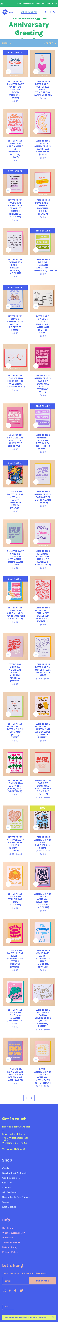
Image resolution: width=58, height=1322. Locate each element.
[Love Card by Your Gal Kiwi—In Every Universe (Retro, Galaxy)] (15, 474)
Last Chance (9, 1207)
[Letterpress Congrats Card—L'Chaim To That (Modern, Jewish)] (42, 932)
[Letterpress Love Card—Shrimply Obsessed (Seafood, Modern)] (42, 590)
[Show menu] (9, 12)
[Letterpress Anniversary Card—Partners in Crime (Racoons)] (42, 819)
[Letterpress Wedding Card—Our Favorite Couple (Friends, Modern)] (15, 182)
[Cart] (54, 12)
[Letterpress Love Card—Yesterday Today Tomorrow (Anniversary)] (42, 63)
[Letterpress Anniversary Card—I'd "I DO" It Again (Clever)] (42, 474)
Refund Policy (10, 1247)
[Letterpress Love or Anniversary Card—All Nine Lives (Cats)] (42, 123)
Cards (5, 1168)
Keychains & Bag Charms (16, 1197)
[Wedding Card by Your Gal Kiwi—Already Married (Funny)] (15, 646)
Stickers (6, 1187)
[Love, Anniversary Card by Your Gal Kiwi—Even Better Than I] (42, 1051)
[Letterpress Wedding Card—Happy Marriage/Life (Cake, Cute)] (15, 590)
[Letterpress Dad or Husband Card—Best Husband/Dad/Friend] (42, 241)
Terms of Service (11, 1242)
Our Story (7, 1228)
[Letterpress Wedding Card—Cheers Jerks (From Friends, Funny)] (42, 992)
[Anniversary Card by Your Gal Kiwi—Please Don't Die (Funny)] (42, 762)
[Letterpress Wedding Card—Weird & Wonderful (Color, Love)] (15, 123)
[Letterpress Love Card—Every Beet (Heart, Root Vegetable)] (15, 762)
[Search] (45, 12)
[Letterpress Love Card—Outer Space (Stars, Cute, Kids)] (42, 646)
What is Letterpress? (13, 1233)
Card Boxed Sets (11, 1178)
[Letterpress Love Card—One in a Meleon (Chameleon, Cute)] (15, 992)
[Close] (53, 1317)
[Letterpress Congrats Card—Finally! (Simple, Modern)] (15, 241)
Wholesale (7, 1237)
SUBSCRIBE (42, 1280)
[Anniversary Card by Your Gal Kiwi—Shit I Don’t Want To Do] (15, 533)
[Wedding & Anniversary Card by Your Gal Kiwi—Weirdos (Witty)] (42, 357)
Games (5, 1202)
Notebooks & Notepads (14, 1173)
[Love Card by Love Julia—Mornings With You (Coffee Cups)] (42, 298)
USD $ (7, 1307)
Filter (5, 43)
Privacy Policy (10, 1252)
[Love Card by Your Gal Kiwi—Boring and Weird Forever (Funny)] (15, 932)
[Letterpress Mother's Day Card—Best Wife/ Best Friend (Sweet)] (42, 417)
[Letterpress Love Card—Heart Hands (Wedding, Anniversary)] (15, 357)
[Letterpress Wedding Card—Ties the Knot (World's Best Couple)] (42, 533)
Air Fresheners (10, 1192)
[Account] (50, 12)
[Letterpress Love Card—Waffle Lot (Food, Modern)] (15, 876)
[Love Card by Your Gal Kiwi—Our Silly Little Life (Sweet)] (15, 417)
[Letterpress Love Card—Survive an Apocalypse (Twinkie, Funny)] (42, 706)
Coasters (7, 1182)
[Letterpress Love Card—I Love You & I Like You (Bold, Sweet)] (15, 706)
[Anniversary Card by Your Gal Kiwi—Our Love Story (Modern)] (42, 876)
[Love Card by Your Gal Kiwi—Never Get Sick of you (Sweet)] (15, 1051)
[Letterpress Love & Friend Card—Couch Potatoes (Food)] (15, 298)
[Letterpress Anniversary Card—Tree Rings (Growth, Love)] (15, 819)
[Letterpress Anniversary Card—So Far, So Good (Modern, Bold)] (15, 63)
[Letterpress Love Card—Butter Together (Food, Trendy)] (42, 182)
